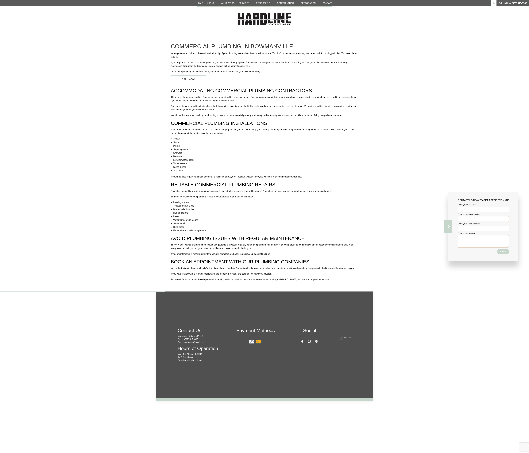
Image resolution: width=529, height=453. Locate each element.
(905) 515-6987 (191, 339)
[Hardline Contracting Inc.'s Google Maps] (316, 342)
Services (244, 3)
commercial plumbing (196, 62)
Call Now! (188, 79)
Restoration (308, 3)
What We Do (228, 3)
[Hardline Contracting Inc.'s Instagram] (309, 342)
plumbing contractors (268, 62)
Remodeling (263, 3)
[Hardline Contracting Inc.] (264, 18)
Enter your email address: (469, 224)
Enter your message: (467, 233)
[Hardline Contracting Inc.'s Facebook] (302, 342)
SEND (503, 252)
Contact (327, 3)
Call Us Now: (512, 3)
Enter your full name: (467, 205)
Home (200, 3)
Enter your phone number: (469, 214)
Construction (285, 3)
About (210, 3)
